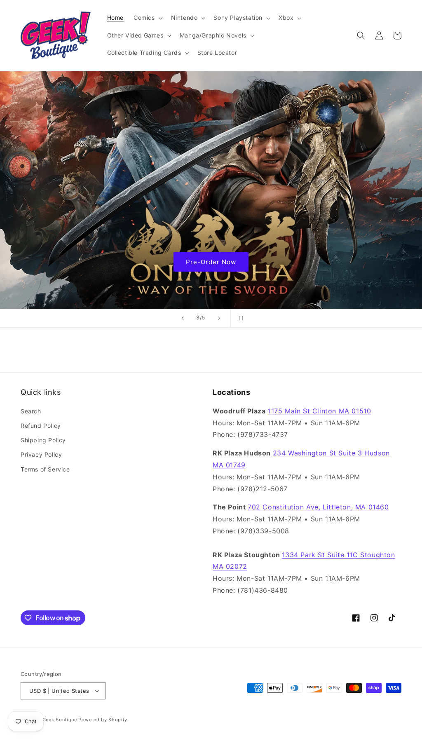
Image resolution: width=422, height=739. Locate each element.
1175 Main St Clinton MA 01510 (319, 411)
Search (31, 411)
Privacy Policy (41, 454)
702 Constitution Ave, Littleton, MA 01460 (318, 507)
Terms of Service (45, 469)
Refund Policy (41, 425)
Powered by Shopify (102, 720)
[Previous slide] (182, 318)
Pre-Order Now (211, 261)
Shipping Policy (43, 439)
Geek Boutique (59, 720)
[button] (147, 17)
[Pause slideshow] (239, 318)
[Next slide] (219, 318)
